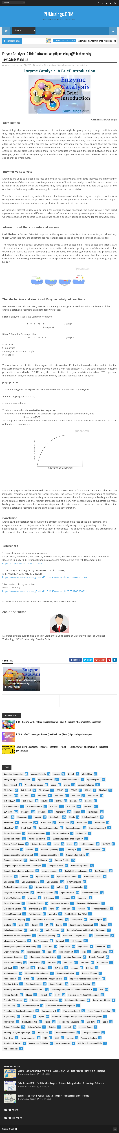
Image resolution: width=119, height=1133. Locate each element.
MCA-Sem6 (59, 968)
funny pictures (77, 919)
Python (41, 1016)
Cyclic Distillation (42, 876)
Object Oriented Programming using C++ (85, 978)
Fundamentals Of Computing (14, 919)
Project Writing (9, 1016)
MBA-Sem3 (85, 962)
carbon (56, 844)
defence (60, 887)
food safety (53, 914)
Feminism (81, 908)
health (21, 924)
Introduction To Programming (15, 941)
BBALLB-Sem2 (9, 801)
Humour (104, 924)
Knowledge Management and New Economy (20, 946)
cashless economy (87, 844)
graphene (7, 924)
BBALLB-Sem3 (28, 801)
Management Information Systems (43, 957)
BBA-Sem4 (42, 795)
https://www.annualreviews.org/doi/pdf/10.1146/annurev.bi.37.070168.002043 (44, 577)
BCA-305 (88, 801)
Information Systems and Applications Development (86, 930)
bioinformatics (93, 811)
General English (96, 919)
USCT (57, 1038)
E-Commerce (49, 898)
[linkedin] (106, 3)
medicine (74, 968)
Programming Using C (72, 1011)
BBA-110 (74, 790)
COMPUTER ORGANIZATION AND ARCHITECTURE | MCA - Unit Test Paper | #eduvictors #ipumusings (61, 1070)
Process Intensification (101, 1000)
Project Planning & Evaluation (99, 1011)
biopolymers (22, 817)
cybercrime (8, 876)
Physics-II (43, 994)
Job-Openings (77, 941)
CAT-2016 (106, 844)
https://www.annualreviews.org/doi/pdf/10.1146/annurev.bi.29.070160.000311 (44, 591)
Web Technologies (11, 1048)
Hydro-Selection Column (13, 930)
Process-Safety (9, 1005)
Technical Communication (65, 1032)
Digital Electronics (67, 892)
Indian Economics (52, 930)
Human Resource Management (81, 924)
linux (49, 951)
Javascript (60, 941)
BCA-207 (73, 801)
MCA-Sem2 (25, 968)
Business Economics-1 (97, 828)
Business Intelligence (61, 833)
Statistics (52, 1027)
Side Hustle (91, 1021)
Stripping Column (86, 1027)
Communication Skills (92, 849)
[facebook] (98, 3)
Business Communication (48, 828)
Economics (66, 898)
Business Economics (73, 828)
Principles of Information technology (44, 1000)
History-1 (35, 924)
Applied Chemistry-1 (45, 779)
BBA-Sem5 (59, 795)
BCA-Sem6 (42, 811)
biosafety (38, 817)
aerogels (56, 774)
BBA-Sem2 (8, 795)
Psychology (27, 1016)
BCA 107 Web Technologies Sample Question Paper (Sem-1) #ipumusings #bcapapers (54, 734)
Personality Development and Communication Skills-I (24, 989)
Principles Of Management (75, 1000)
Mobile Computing (10, 973)
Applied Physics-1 (93, 779)
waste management (63, 1043)
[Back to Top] (115, 1129)
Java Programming (41, 941)
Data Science (9, 881)
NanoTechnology (10, 978)
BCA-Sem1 (53, 806)
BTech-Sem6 (100, 822)
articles (39, 65)
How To (59, 924)
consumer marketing (49, 871)
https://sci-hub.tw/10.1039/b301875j (22, 563)
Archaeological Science (34, 784)
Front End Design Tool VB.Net (76, 914)
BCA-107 (59, 801)
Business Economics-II (12, 833)
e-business (32, 898)
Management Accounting (13, 957)
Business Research (39, 844)
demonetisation (77, 887)
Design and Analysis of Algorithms (16, 892)
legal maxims (83, 946)
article (53, 784)
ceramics (29, 849)
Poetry (57, 994)
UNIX (45, 1038)
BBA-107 (60, 790)
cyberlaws (24, 876)
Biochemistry (50, 65)
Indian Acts (34, 930)
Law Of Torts (48, 946)
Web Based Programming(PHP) (90, 1043)
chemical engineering (49, 849)
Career (70, 844)
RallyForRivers (9, 1021)
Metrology (90, 968)
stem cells (67, 1027)
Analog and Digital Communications (17, 779)
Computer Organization (53, 41)
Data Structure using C (30, 881)
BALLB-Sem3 (44, 790)
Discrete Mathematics (90, 892)
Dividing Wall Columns (12, 898)
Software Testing (34, 1027)
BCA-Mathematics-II (11, 806)
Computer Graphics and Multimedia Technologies (22, 865)
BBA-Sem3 (25, 795)
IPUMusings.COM (57, 14)
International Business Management (17, 935)
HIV (47, 924)
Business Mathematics (12, 838)
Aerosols (71, 774)
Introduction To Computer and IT (75, 935)
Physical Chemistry (11, 994)
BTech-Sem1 (8, 822)
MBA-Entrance (35, 962)
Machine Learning (100, 951)
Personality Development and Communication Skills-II (72, 989)
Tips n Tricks (8, 1038)
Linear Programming (11, 951)
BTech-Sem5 (82, 822)
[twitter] (110, 3)
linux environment (66, 951)
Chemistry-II (71, 849)
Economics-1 (82, 898)
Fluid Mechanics (35, 914)
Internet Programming (47, 935)
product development (31, 1005)
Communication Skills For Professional (18, 854)
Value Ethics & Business (12, 1043)
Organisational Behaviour (80, 984)
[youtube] (115, 3)
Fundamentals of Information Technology (48, 919)
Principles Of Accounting (13, 1000)
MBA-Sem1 (52, 962)
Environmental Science (12, 908)
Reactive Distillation (29, 1021)
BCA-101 (45, 801)
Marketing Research (96, 957)
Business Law (81, 833)
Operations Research (34, 984)
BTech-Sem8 (26, 828)
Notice (26, 978)
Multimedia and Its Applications (37, 973)
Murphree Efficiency (89, 973)
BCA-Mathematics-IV (34, 806)
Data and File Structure (92, 876)
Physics (29, 994)
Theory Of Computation (91, 1032)
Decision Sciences (43, 887)
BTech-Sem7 (9, 828)
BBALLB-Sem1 (93, 795)
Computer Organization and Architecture (19, 871)
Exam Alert (66, 908)
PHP (101, 989)
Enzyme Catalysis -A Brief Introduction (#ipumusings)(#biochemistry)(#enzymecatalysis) (20, 683)
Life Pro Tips (101, 946)
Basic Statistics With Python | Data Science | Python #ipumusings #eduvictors (53, 1095)
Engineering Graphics (36, 903)
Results (47, 1021)
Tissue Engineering (28, 1038)
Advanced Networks (38, 774)
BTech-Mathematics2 (90, 817)
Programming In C (49, 1011)
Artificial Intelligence (86, 784)
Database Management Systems (16, 887)
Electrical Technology (12, 903)
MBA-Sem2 (68, 962)
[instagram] (102, 3)
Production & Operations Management (60, 1005)
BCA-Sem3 (88, 806)
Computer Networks (56, 865)
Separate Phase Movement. (69, 1021)
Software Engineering (12, 1027)
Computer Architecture (38, 860)
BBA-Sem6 (76, 795)
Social (105, 1021)
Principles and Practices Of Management (83, 994)
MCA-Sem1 (8, 968)
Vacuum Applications (89, 1038)
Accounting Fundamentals (13, 774)
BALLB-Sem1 (8, 790)
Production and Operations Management (19, 1011)
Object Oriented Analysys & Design (49, 978)
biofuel (77, 811)
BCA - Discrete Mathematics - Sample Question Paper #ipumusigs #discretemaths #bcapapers (58, 721)
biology (6, 817)
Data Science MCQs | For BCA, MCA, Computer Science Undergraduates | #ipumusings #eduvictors (61, 1083)
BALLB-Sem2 (26, 790)
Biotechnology (64, 65)
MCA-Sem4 (42, 968)
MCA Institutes (102, 962)
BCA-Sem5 (25, 811)
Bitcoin (72, 817)
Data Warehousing (74, 881)
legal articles (65, 946)
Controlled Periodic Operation (76, 871)
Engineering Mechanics (60, 903)
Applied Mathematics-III (70, 779)
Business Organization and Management (68, 838)
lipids (84, 951)
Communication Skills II (50, 854)
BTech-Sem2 (27, 822)
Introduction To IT (102, 935)
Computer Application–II (13, 860)
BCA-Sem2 (71, 806)
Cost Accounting (101, 871)
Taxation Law (43, 1032)
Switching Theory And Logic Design (17, 1032)
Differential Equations (45, 892)
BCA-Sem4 (8, 811)
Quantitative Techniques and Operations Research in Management (77, 1016)
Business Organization (37, 838)
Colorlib (14, 1128)
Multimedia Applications (66, 973)
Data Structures (53, 881)
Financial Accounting (100, 908)
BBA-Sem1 (103, 790)
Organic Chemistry (56, 984)
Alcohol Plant (87, 774)
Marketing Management (72, 957)
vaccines (70, 1038)
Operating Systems (11, 984)
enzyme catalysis (80, 65)
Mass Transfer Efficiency (13, 962)
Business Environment (36, 833)
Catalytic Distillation (11, 849)
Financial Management (12, 914)
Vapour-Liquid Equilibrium (38, 1043)
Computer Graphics (62, 860)
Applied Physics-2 (10, 784)
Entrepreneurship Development (88, 903)
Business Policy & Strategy (14, 844)
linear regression (33, 951)
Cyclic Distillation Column (67, 876)
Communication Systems (75, 854)
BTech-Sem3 (46, 822)
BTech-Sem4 (64, 822)
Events (52, 908)
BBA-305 (88, 790)
